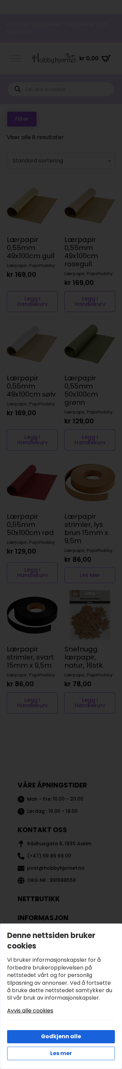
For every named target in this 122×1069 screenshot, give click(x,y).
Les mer (61, 1053)
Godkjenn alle (61, 1036)
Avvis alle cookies (30, 1011)
